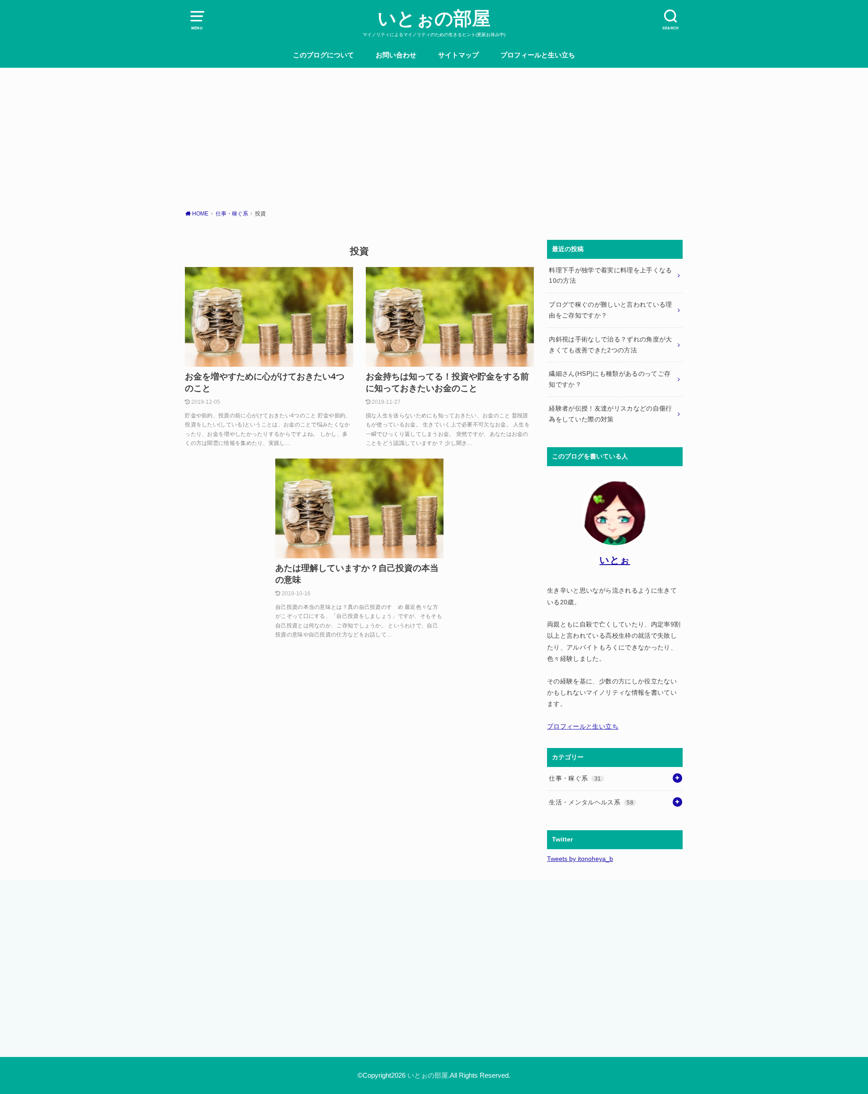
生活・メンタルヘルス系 (591, 802)
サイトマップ (458, 55)
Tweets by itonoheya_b (580, 858)
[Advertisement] (434, 135)
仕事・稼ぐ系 (575, 778)
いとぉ (614, 560)
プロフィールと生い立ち (537, 55)
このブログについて (323, 55)
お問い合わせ (396, 55)
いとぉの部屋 (434, 18)
